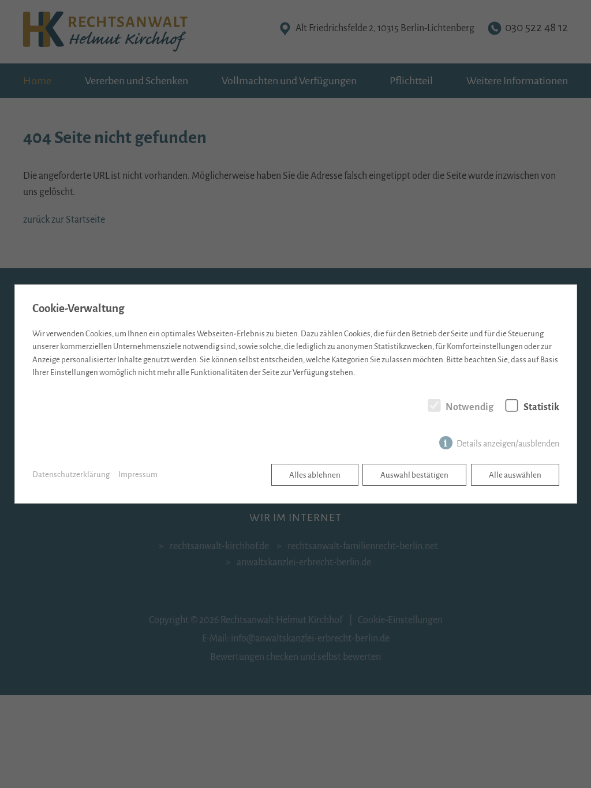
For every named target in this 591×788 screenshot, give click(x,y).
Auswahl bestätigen (414, 475)
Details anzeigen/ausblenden (508, 443)
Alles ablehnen (315, 475)
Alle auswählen (515, 475)
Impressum (138, 474)
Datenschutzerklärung (71, 474)
